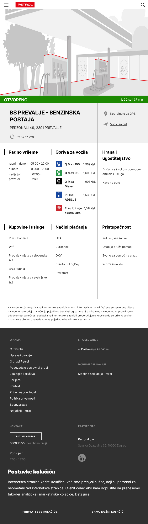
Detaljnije (82, 494)
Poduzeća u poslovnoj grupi (29, 367)
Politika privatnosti (22, 398)
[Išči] (142, 4)
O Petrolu (16, 349)
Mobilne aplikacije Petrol (95, 374)
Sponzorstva (18, 404)
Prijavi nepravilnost (23, 392)
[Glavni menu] (6, 4)
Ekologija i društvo (22, 374)
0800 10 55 (17, 443)
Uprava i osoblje (21, 355)
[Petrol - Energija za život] (25, 4)
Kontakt (15, 386)
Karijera (15, 380)
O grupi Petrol (19, 361)
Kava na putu (111, 182)
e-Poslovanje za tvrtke (93, 349)
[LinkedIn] (82, 458)
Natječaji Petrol (20, 411)
